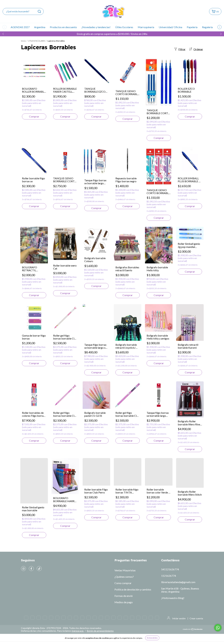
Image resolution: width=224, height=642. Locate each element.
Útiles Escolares (124, 27)
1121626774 (168, 575)
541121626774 (170, 569)
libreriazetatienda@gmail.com (178, 582)
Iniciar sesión (179, 621)
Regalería (207, 27)
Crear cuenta (196, 621)
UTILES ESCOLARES (37, 41)
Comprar (34, 116)
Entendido (152, 638)
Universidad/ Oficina (170, 27)
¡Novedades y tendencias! (96, 27)
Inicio (23, 41)
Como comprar (123, 583)
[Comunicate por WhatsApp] (218, 627)
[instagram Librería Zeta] (23, 568)
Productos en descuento (63, 27)
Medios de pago (123, 602)
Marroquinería (146, 27)
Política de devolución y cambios (132, 589)
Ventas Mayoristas (125, 570)
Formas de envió (123, 595)
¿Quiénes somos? (124, 576)
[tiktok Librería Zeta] (39, 568)
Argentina (39, 27)
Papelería (192, 27)
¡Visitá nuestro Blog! (172, 597)
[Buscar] (39, 11)
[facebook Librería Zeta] (31, 568)
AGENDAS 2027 (20, 27)
